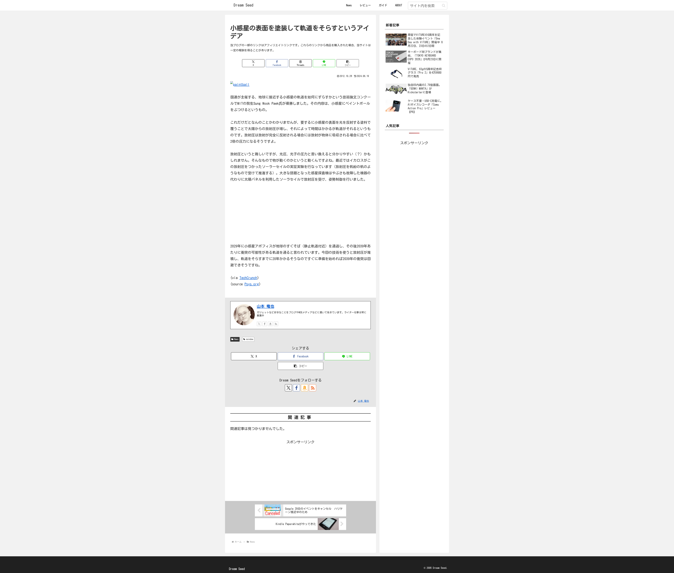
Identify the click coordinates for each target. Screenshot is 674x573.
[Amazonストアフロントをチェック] (270, 324)
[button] (444, 6)
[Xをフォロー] (259, 324)
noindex (249, 339)
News (236, 339)
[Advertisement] (300, 469)
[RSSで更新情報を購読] (276, 324)
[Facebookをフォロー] (264, 324)
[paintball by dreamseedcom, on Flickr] (239, 84)
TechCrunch (248, 277)
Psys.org (252, 284)
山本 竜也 (265, 306)
